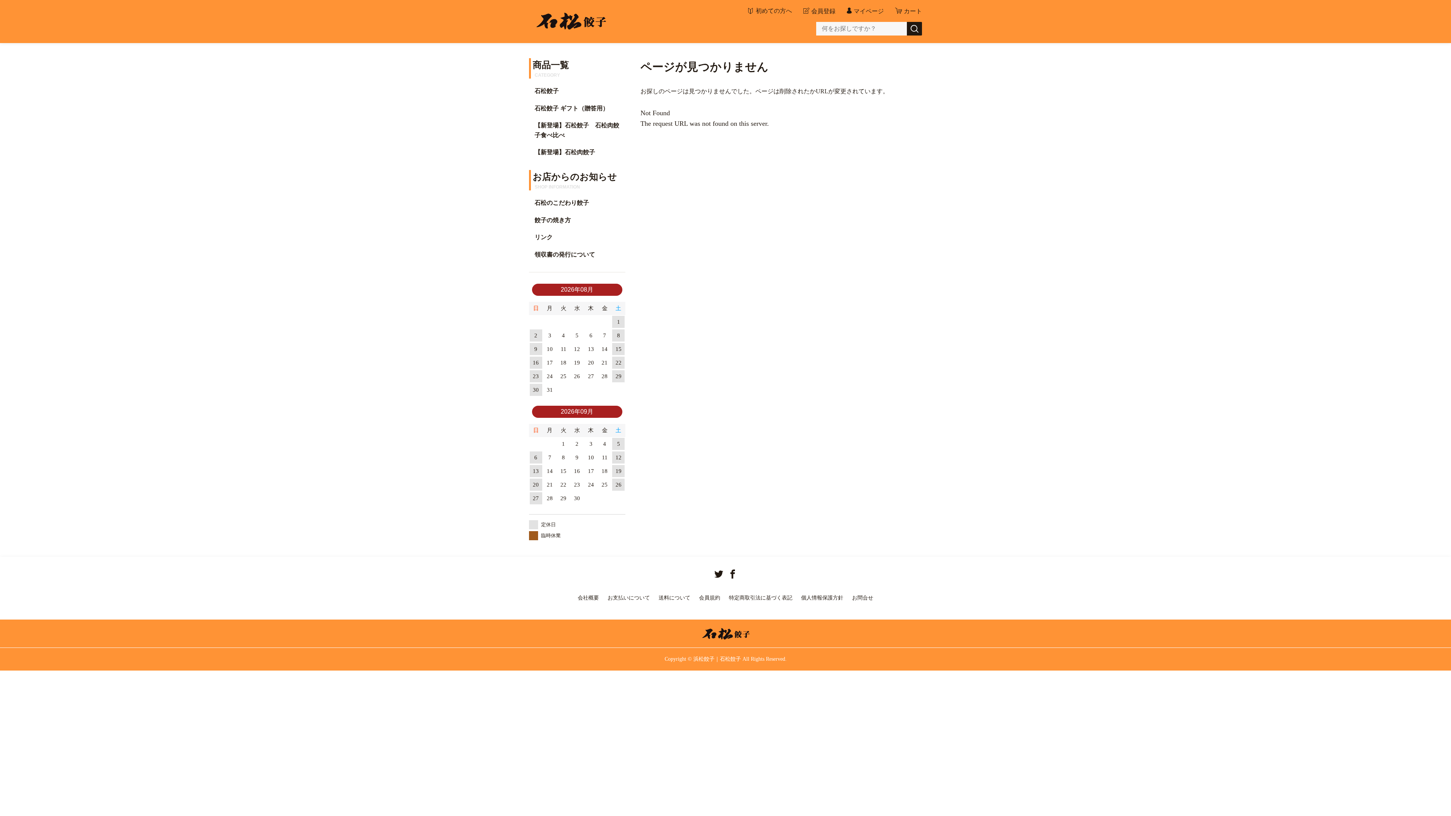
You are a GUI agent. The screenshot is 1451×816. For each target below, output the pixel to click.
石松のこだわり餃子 (562, 202)
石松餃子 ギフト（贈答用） (572, 108)
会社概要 (588, 598)
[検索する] (914, 29)
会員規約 (709, 598)
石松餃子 (547, 91)
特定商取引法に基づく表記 (760, 598)
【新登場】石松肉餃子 (565, 152)
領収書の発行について (565, 254)
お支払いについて (629, 598)
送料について (674, 598)
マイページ (869, 11)
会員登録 (823, 11)
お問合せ (862, 598)
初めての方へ (774, 11)
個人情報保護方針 (822, 598)
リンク (544, 237)
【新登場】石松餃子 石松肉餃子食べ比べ (577, 130)
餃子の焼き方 (553, 220)
